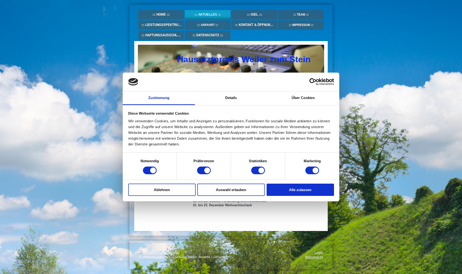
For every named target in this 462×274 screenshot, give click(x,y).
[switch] (204, 170)
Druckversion (154, 252)
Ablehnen (162, 190)
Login (318, 252)
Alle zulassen (300, 190)
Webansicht (314, 257)
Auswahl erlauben (231, 190)
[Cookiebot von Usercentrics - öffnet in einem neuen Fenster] (313, 81)
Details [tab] (231, 98)
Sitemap (173, 252)
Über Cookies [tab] (303, 98)
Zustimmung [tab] (159, 98)
